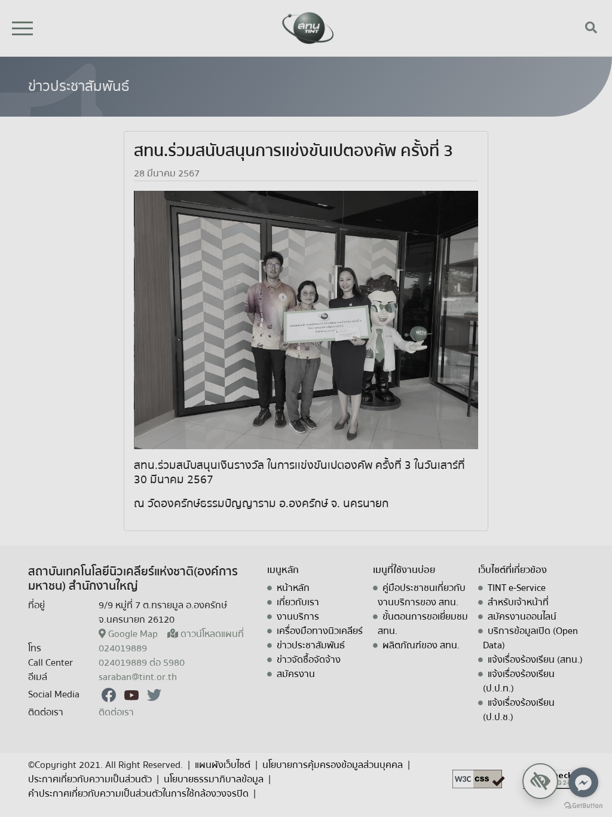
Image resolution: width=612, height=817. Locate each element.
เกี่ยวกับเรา (298, 602)
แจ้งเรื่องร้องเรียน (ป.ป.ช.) (519, 710)
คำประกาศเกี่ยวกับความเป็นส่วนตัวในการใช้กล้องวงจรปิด (138, 793)
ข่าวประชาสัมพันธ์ (311, 645)
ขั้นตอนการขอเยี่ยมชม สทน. (423, 624)
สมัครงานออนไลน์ (522, 616)
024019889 (123, 648)
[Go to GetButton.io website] (583, 805)
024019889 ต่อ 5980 (142, 662)
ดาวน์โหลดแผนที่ (212, 634)
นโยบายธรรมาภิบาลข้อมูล (214, 779)
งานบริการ (298, 616)
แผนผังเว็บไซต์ (222, 765)
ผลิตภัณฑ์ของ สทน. (421, 645)
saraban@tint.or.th (138, 677)
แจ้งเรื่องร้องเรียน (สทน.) (535, 659)
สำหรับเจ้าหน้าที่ (518, 602)
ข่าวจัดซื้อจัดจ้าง (309, 659)
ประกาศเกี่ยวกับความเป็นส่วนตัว (90, 779)
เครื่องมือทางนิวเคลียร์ (320, 631)
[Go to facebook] (583, 782)
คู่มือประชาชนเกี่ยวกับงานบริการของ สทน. (422, 595)
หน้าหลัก (293, 588)
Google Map (133, 634)
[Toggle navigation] (22, 28)
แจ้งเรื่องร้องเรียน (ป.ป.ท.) (519, 681)
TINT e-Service (517, 588)
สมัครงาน (296, 674)
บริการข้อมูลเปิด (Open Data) (530, 638)
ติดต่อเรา (116, 712)
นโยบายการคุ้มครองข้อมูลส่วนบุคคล (332, 765)
